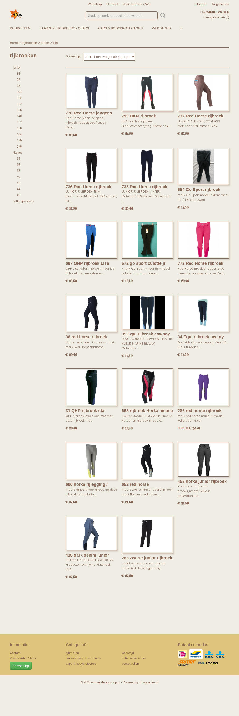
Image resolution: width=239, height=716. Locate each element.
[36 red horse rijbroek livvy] (91, 313)
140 (19, 116)
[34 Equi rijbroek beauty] (203, 313)
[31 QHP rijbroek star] (91, 387)
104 (19, 92)
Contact (112, 4)
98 (18, 86)
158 (19, 128)
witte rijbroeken (23, 201)
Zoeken (161, 15)
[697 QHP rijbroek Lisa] (91, 239)
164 (19, 134)
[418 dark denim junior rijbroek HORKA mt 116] (91, 534)
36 (18, 164)
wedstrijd (161, 28)
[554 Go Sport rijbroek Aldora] (203, 166)
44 (18, 189)
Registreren (220, 4)
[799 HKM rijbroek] (147, 92)
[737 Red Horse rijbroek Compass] (203, 92)
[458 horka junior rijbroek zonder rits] (203, 461)
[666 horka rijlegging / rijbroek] (91, 461)
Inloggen (200, 4)
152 (19, 122)
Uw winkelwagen (214, 12)
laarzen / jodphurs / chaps (64, 28)
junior (45, 43)
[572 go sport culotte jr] (147, 239)
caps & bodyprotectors (120, 28)
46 (18, 195)
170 (19, 140)
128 (19, 110)
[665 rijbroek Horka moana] (147, 387)
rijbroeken (20, 28)
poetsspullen (130, 663)
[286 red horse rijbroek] (203, 387)
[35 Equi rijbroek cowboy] (147, 313)
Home (14, 43)
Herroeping (20, 665)
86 (18, 73)
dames (17, 152)
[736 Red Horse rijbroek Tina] (91, 166)
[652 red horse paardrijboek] (147, 461)
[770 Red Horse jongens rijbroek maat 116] (91, 92)
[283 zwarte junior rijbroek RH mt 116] (147, 534)
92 (18, 79)
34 (18, 158)
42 (18, 183)
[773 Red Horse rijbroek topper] (203, 239)
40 (18, 177)
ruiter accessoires (134, 658)
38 (18, 171)
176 (19, 146)
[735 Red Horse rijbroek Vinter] (147, 166)
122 (19, 104)
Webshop (95, 4)
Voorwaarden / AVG (137, 4)
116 (55, 43)
